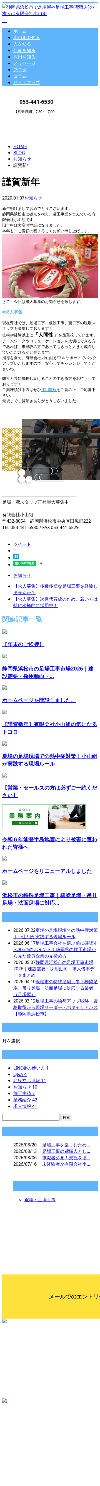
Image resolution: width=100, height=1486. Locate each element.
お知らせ (33, 198)
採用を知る (24, 57)
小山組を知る (26, 37)
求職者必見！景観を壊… (66, 1158)
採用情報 (49, 389)
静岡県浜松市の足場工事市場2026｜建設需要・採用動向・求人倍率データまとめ (53, 968)
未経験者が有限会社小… (66, 1164)
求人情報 (25, 1106)
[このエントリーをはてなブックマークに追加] (16, 557)
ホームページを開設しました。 (39, 699)
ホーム (20, 31)
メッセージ (24, 63)
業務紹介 (25, 1100)
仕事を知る (24, 50)
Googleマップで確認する (29, 1429)
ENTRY (21, 117)
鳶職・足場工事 (40, 1199)
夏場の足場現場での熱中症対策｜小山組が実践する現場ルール (55, 933)
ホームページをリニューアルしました (47, 870)
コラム (20, 76)
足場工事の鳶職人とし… (66, 1151)
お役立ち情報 (29, 1080)
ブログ (20, 70)
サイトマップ (26, 82)
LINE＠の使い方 (31, 1068)
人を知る (22, 44)
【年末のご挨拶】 (23, 644)
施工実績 (24, 1093)
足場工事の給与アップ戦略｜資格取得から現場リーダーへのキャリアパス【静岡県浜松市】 (55, 1007)
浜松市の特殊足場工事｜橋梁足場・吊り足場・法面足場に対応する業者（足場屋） (55, 987)
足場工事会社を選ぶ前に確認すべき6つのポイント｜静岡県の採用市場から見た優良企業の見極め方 (55, 949)
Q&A (20, 1074)
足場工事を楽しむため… (66, 1145)
